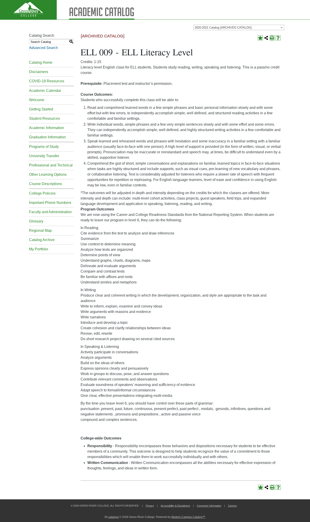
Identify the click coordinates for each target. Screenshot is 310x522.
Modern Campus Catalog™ (188, 517)
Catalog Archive (42, 240)
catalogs (113, 517)
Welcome (36, 100)
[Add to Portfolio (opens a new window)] (260, 37)
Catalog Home (40, 62)
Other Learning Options (47, 174)
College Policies (42, 193)
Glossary (36, 221)
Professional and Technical (51, 165)
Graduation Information (47, 137)
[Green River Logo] (28, 10)
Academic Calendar (45, 91)
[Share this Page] (266, 37)
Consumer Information (209, 505)
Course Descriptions (45, 184)
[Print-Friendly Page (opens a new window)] (272, 37)
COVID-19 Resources (46, 81)
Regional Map (40, 230)
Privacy (150, 505)
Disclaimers (38, 72)
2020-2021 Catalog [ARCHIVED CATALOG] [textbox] (223, 27)
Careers (232, 505)
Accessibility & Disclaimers (175, 505)
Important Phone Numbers (50, 203)
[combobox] (238, 27)
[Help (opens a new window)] (278, 37)
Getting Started (41, 109)
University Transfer (44, 156)
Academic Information (46, 128)
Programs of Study (44, 147)
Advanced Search (43, 48)
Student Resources (44, 118)
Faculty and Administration (50, 212)
